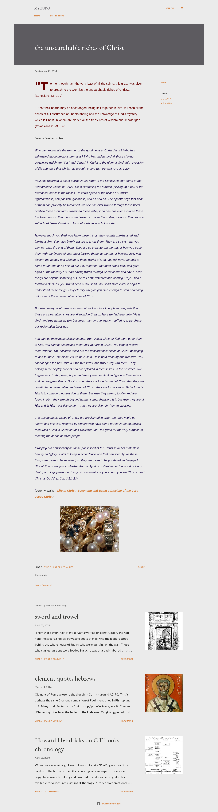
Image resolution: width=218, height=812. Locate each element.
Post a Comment (43, 585)
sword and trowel (56, 616)
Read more (127, 659)
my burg (42, 8)
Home (37, 15)
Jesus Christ (166, 99)
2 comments (51, 791)
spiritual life (166, 103)
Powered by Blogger (110, 803)
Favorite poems (56, 15)
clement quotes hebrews (65, 678)
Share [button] (164, 82)
